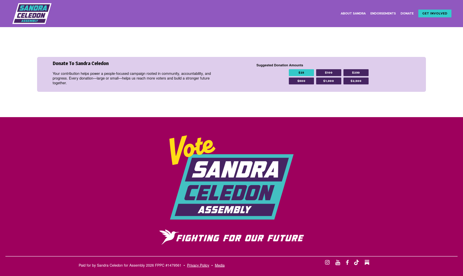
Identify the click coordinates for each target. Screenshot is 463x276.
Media (220, 265)
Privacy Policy (198, 265)
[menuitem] (353, 13)
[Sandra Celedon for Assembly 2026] (32, 13)
